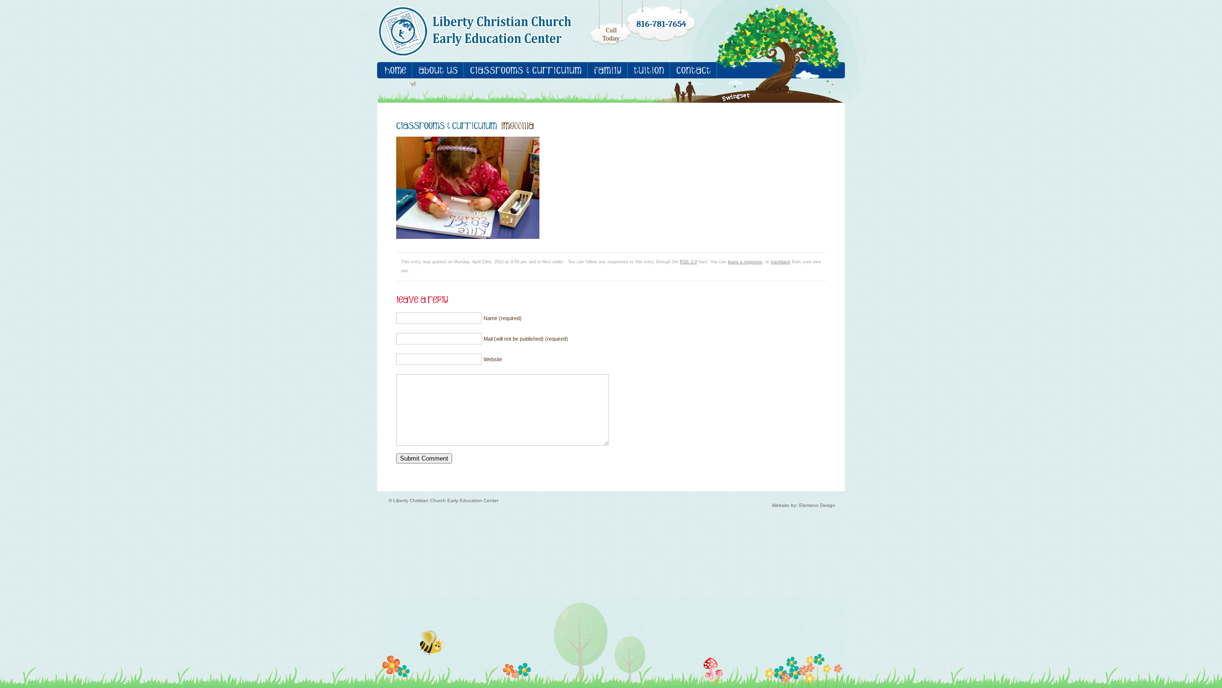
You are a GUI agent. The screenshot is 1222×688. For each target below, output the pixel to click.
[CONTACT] (693, 70)
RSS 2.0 (688, 261)
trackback (780, 261)
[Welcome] (395, 70)
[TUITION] (649, 70)
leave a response (745, 261)
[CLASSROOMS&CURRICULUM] (526, 70)
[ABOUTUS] (438, 70)
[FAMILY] (608, 70)
